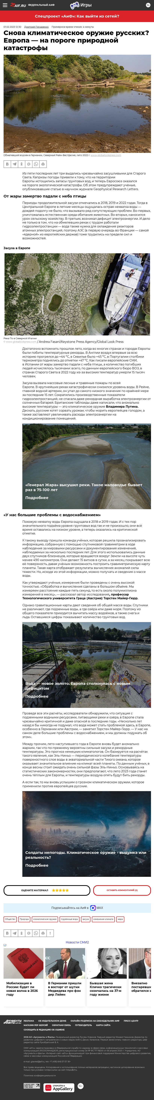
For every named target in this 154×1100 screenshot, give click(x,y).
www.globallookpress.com (106, 155)
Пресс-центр (131, 1021)
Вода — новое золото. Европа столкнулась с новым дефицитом (77, 686)
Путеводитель (83, 1025)
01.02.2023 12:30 (12, 26)
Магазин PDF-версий (36, 1025)
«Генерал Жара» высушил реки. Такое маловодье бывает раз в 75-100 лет (83, 487)
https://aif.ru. (71, 1070)
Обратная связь (61, 1025)
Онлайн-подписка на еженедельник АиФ (95, 1021)
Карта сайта (103, 1025)
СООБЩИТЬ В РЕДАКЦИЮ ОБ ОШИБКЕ (44, 1030)
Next (143, 288)
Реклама (29, 1021)
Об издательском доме (52, 1021)
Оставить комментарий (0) (122, 890)
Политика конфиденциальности (40, 1075)
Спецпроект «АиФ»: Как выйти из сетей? (77, 16)
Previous (11, 288)
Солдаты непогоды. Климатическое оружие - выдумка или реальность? (85, 855)
